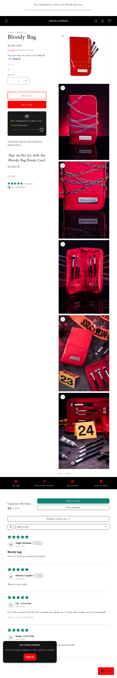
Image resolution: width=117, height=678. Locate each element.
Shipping (11, 50)
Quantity (11, 75)
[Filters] (11, 527)
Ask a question (73, 507)
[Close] (54, 645)
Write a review (73, 501)
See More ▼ (14, 166)
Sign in (30, 657)
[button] (6, 21)
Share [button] (13, 176)
